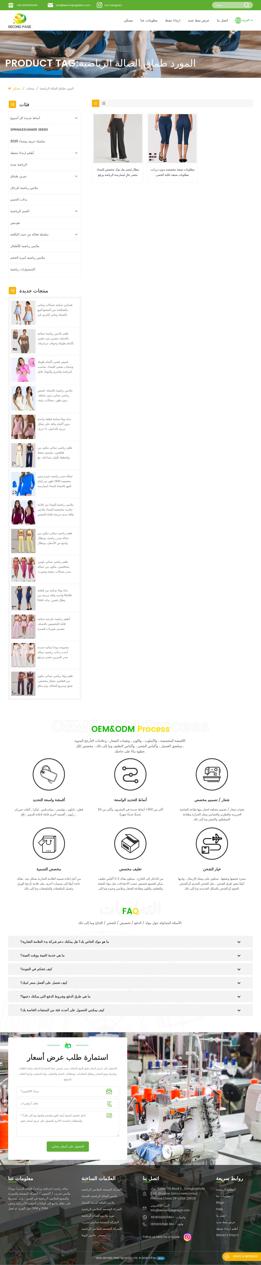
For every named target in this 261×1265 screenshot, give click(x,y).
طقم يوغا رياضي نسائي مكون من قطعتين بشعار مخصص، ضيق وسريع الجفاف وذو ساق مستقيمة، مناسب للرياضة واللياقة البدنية (55, 681)
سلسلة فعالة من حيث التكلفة (29, 234)
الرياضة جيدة (18, 164)
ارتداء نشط (172, 20)
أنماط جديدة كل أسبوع (25, 118)
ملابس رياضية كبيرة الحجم (27, 257)
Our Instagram (113, 5)
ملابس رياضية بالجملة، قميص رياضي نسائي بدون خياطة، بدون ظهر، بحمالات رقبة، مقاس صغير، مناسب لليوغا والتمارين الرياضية (55, 395)
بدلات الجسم (18, 199)
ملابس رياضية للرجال (24, 188)
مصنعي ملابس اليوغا (94, 1235)
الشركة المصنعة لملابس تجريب (100, 1222)
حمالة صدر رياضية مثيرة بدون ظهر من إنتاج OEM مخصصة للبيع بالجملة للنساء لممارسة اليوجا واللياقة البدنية (55, 481)
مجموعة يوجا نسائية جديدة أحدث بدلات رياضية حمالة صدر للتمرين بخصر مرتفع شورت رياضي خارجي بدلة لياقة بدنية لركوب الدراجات (54, 652)
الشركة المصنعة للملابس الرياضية (102, 1189)
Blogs (220, 1202)
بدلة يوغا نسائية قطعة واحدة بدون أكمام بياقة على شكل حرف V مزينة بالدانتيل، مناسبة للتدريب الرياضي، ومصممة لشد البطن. (54, 424)
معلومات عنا (149, 20)
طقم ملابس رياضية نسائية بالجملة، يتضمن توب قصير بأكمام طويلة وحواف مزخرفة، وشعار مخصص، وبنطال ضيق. (56, 338)
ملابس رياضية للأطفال (24, 246)
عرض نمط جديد (198, 20)
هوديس (15, 222)
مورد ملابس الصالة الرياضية (98, 1215)
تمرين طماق (18, 176)
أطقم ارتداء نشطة (22, 153)
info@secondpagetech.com (73, 5)
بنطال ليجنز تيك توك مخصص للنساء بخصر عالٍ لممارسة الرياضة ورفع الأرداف (118, 172)
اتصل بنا (222, 20)
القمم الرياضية (19, 211)
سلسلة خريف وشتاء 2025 (27, 141)
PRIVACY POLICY (227, 1235)
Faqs (219, 1209)
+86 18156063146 (27, 5)
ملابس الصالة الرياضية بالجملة (99, 1196)
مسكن (128, 20)
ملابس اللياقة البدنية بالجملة (98, 1202)
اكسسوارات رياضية (22, 269)
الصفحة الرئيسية (226, 1189)
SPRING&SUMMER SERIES (29, 129)
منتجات (30, 88)
